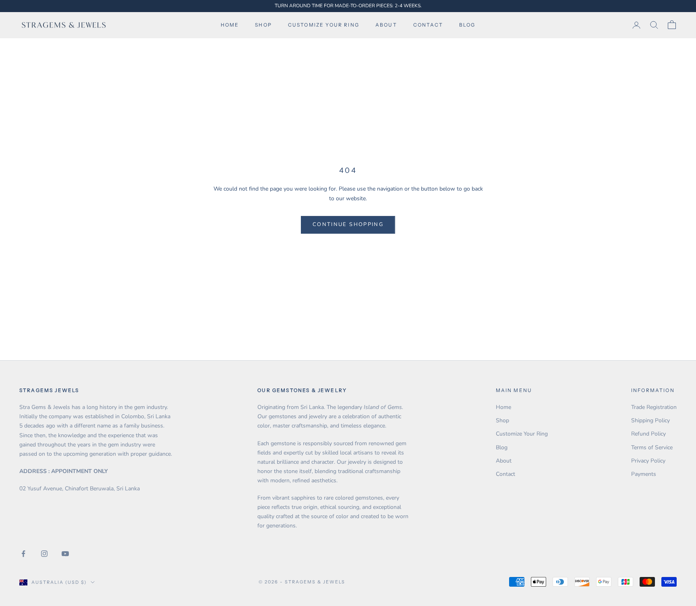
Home (230, 25)
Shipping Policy (650, 420)
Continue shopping (348, 224)
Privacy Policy (648, 461)
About (386, 25)
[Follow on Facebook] (23, 554)
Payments (643, 474)
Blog (467, 25)
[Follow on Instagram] (44, 554)
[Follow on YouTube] (65, 554)
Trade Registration (654, 407)
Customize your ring (323, 25)
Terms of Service (652, 447)
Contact (428, 25)
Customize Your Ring (522, 434)
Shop (263, 25)
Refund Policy (648, 434)
